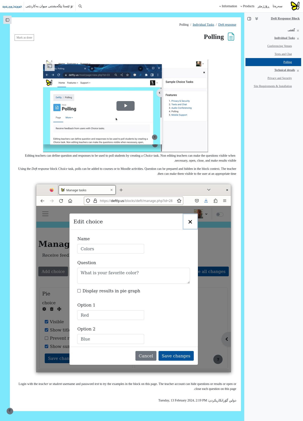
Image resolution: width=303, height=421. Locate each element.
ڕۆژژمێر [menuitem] (263, 6)
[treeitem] (273, 30)
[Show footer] (10, 411)
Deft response (227, 24)
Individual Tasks (284, 38)
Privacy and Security (280, 78)
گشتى (291, 29)
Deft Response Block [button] (285, 18)
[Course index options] (256, 18)
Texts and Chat (283, 54)
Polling (287, 62)
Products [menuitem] (248, 6)
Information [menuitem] (229, 6)
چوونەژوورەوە (12, 6)
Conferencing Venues (279, 46)
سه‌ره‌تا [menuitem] (277, 6)
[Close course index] (249, 18)
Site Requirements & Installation (273, 86)
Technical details (284, 70)
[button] (80, 6)
